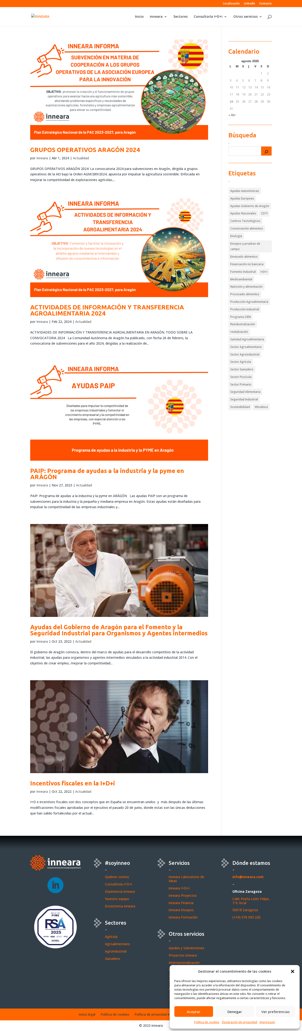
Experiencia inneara (120, 891)
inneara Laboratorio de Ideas (186, 879)
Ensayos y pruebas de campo (245, 246)
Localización (231, 3)
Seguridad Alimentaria (245, 392)
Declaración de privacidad (239, 1022)
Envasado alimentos (244, 257)
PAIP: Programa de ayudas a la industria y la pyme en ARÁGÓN (107, 473)
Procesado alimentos (244, 294)
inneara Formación (183, 917)
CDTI (264, 213)
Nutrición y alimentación (246, 287)
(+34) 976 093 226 (246, 917)
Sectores (180, 17)
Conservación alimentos (246, 228)
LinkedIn (249, 3)
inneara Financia (181, 903)
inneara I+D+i (179, 888)
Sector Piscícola (241, 377)
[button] (292, 971)
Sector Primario (240, 384)
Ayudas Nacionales (243, 213)
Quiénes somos (117, 877)
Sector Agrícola (240, 362)
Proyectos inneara (183, 955)
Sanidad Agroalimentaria (247, 339)
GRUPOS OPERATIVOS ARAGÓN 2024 (85, 149)
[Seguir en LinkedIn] (55, 885)
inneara (156, 17)
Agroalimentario (117, 944)
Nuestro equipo (117, 899)
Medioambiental (241, 279)
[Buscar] (266, 151)
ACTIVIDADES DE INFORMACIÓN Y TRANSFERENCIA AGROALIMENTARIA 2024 (107, 310)
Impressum (267, 1022)
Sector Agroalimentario (246, 347)
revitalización (239, 332)
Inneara (42, 158)
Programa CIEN (240, 317)
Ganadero (112, 958)
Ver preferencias (275, 1011)
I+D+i (263, 272)
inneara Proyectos (183, 895)
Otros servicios (245, 17)
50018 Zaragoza (245, 910)
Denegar (234, 1011)
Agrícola (111, 936)
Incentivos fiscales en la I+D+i (72, 783)
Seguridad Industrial (244, 399)
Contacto (265, 3)
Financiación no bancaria (247, 264)
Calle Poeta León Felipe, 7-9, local (251, 901)
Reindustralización (242, 324)
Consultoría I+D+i (208, 17)
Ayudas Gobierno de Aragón (249, 206)
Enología (236, 236)
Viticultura (261, 407)
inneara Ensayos (181, 910)
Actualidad (81, 158)
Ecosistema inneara (120, 906)
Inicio (139, 17)
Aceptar (193, 1011)
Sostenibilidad (240, 407)
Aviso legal (87, 1015)
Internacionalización (184, 962)
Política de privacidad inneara (156, 1015)
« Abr (232, 115)
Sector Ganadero (241, 369)
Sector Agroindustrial (244, 354)
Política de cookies (206, 1022)
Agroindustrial (115, 951)
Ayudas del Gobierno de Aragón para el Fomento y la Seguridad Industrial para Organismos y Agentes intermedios (119, 630)
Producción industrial (244, 309)
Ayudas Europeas (242, 198)
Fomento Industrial (243, 272)
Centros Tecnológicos (245, 221)
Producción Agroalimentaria (249, 302)
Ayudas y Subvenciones (186, 948)
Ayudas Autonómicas (244, 191)
